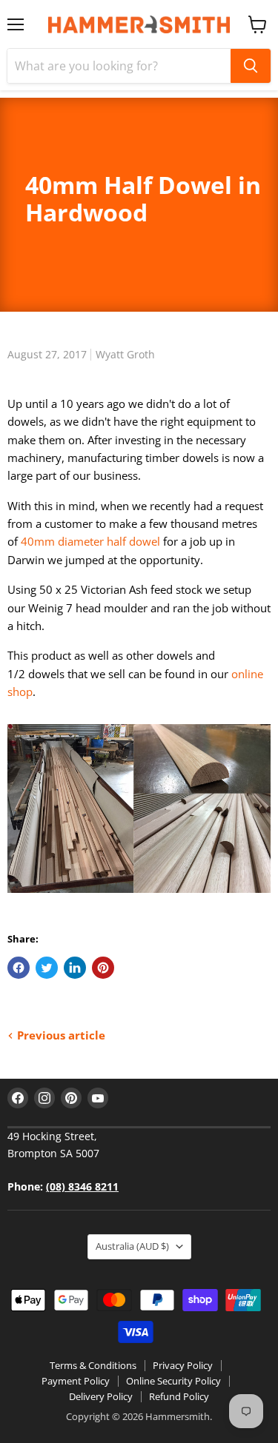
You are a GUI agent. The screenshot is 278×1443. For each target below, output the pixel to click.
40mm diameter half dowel (90, 541)
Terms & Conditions (93, 1365)
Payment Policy (76, 1380)
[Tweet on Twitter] (47, 968)
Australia (132, 1246)
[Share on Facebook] (18, 968)
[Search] (251, 66)
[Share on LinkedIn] (75, 968)
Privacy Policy (183, 1365)
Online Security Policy (173, 1380)
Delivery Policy (101, 1396)
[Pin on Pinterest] (103, 968)
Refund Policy (179, 1396)
